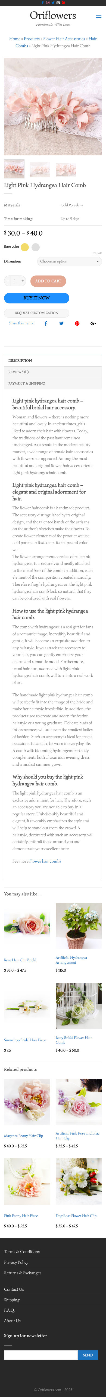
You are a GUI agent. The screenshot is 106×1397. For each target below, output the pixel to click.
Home (14, 38)
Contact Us (14, 1289)
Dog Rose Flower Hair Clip (76, 1215)
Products (32, 38)
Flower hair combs (45, 861)
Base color (11, 246)
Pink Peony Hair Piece (21, 1215)
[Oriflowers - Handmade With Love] (53, 15)
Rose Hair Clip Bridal (20, 960)
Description (20, 360)
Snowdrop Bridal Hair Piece (25, 1040)
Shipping (12, 1300)
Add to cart (48, 281)
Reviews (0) (18, 372)
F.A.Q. (9, 1310)
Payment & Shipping (27, 384)
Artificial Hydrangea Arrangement (71, 960)
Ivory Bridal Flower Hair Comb (74, 1040)
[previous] (13, 106)
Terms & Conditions (22, 1251)
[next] (93, 106)
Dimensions (12, 261)
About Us (12, 1321)
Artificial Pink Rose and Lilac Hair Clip (77, 1135)
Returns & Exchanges (22, 1273)
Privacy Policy (16, 1262)
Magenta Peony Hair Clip (23, 1135)
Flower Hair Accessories (64, 38)
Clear (97, 253)
